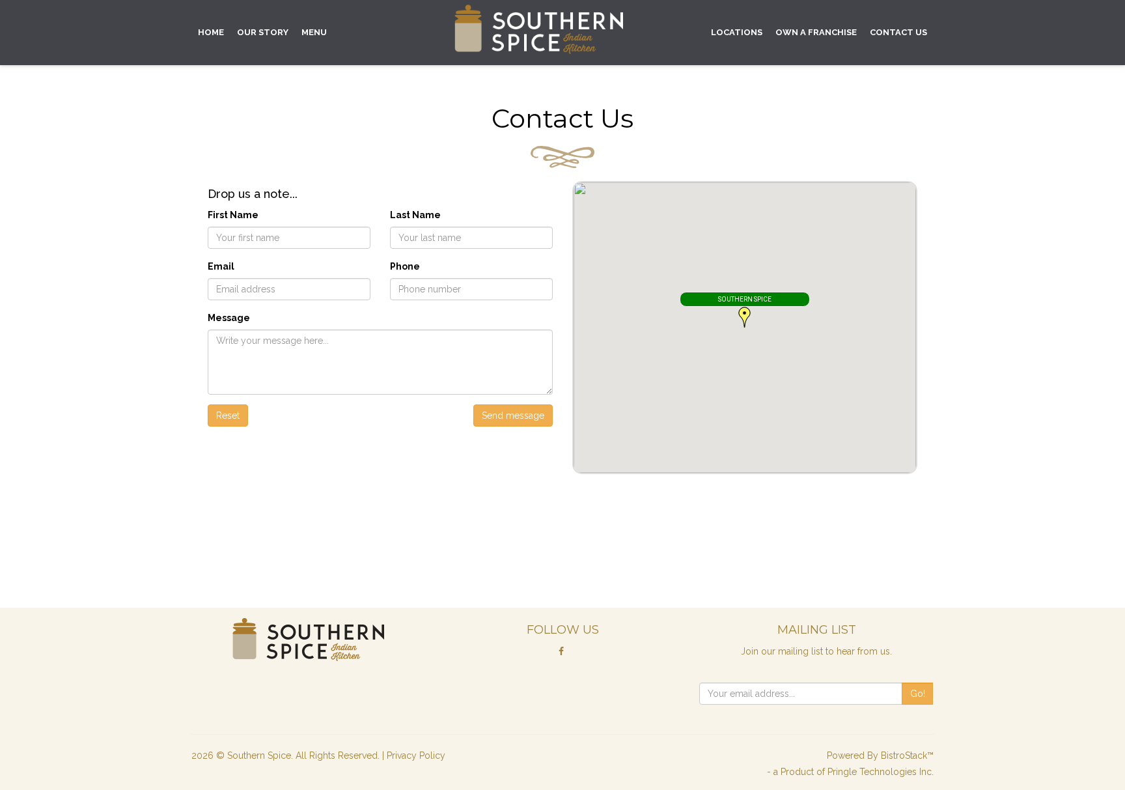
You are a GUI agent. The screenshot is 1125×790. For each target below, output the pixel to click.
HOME (211, 32)
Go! (917, 693)
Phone (405, 266)
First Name (233, 215)
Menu (314, 32)
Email (221, 266)
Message (229, 318)
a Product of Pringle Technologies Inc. (853, 772)
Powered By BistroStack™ (880, 755)
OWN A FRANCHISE (816, 32)
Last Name (415, 215)
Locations (736, 32)
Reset (228, 415)
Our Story (262, 32)
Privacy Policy (416, 755)
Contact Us (898, 32)
